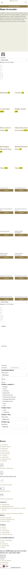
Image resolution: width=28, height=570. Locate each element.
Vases (4, 405)
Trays (4, 403)
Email (1, 557)
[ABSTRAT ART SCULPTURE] (6, 267)
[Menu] (3, 2)
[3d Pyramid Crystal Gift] (6, 222)
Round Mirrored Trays (8, 401)
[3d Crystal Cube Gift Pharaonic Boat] (6, 200)
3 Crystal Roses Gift (4, 188)
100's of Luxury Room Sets (6, 499)
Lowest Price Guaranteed (6, 484)
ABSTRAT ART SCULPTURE (6, 276)
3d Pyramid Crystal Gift (5, 231)
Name (1, 555)
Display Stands (6, 393)
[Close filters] (0, 437)
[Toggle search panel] (1, 6)
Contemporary (6, 412)
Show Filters (3, 57)
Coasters (5, 388)
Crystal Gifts (6, 390)
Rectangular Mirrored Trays (9, 399)
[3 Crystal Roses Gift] (6, 179)
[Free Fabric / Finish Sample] (1, 466)
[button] (25, 3)
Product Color (4, 417)
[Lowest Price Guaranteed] (2, 483)
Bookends (5, 386)
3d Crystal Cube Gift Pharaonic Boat (6, 209)
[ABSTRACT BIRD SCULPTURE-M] (6, 245)
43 (2, 73)
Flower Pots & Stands (8, 395)
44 (2, 75)
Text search (4, 367)
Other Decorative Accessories (9, 397)
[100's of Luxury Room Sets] (2, 497)
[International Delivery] (2, 489)
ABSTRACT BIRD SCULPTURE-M (4, 254)
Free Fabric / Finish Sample (6, 468)
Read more (7, 190)
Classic (4, 410)
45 (2, 77)
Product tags (4, 424)
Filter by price (4, 372)
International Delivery (5, 491)
